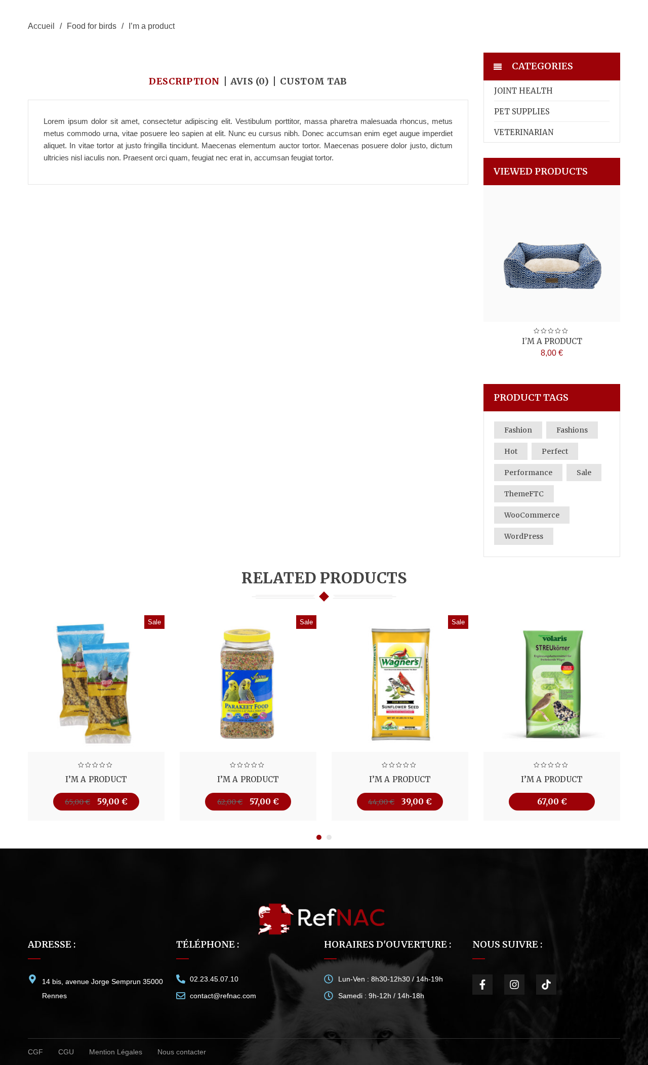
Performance (528, 472)
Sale (584, 472)
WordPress (523, 536)
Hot (510, 451)
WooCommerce (531, 515)
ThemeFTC (524, 493)
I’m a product (552, 341)
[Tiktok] (546, 984)
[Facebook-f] (482, 984)
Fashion (518, 430)
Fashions (572, 430)
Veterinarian (523, 132)
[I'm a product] (551, 253)
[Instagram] (514, 984)
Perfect (555, 451)
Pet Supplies (522, 111)
